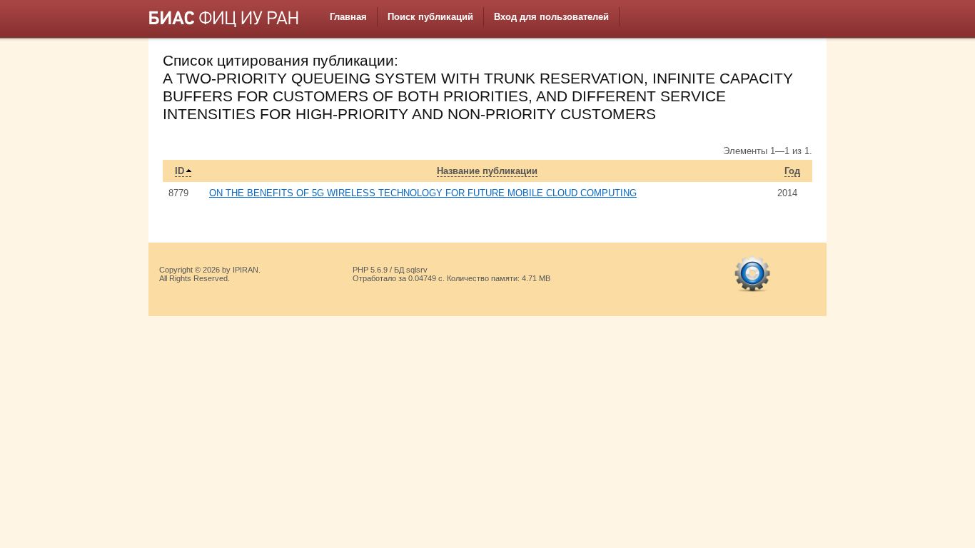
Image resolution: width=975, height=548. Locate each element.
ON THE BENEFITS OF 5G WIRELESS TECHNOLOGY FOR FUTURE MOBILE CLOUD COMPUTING (423, 193)
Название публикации (487, 171)
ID (179, 171)
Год (792, 171)
